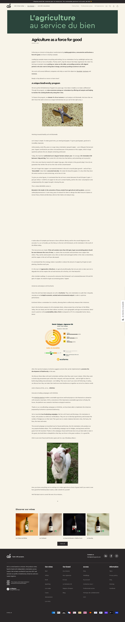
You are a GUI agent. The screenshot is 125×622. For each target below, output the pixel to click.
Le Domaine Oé (67, 584)
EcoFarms (85, 71)
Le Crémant (42, 538)
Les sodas (48, 588)
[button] (19, 6)
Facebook (112, 588)
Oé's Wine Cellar (19, 6)
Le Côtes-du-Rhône (21, 538)
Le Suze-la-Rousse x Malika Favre (72, 538)
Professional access (89, 588)
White (47, 575)
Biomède (79, 71)
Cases (47, 592)
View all (62, 543)
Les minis (47, 601)
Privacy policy (113, 575)
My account (86, 579)
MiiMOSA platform (39, 397)
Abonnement (49, 597)
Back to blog (63, 501)
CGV (84, 597)
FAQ (84, 571)
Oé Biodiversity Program (47, 88)
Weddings (86, 575)
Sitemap (111, 584)
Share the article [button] (38, 48)
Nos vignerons (67, 575)
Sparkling (47, 584)
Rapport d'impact (68, 588)
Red (46, 571)
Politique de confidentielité (91, 592)
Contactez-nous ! (88, 584)
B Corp (65, 579)
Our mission (30, 6)
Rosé (46, 579)
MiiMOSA (34, 73)
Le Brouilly (90, 538)
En (106, 6)
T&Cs (110, 571)
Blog (64, 592)
